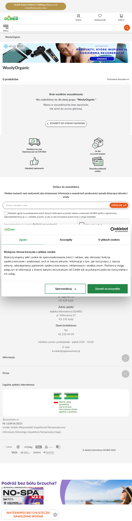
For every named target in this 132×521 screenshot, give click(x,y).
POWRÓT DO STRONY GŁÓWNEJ (67, 123)
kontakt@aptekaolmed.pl (66, 351)
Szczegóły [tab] (66, 239)
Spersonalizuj (63, 288)
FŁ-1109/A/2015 (13, 423)
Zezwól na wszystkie (107, 288)
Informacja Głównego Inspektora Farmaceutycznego (32, 432)
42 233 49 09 (66, 334)
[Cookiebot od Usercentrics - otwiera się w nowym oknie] (113, 229)
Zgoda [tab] (23, 239)
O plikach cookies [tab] (109, 239)
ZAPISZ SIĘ (116, 205)
